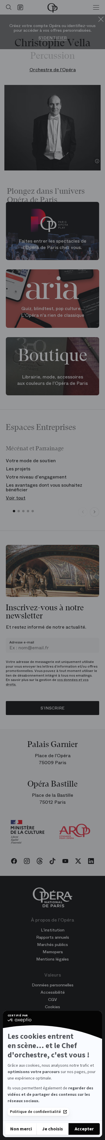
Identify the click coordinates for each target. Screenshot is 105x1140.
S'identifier (52, 37)
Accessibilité (53, 992)
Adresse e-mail (21, 642)
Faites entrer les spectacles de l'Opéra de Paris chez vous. (52, 244)
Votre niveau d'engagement (36, 477)
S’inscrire (52, 708)
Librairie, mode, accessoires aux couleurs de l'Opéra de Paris (52, 380)
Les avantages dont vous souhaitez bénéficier (44, 487)
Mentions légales (52, 959)
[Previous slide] (83, 512)
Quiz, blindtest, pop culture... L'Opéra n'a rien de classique (52, 311)
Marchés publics (52, 944)
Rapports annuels (52, 937)
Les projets (18, 468)
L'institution (52, 930)
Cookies (52, 1007)
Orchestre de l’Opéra (52, 69)
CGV (52, 999)
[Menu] (96, 7)
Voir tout (15, 498)
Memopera (53, 952)
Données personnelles (53, 985)
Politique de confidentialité (35, 1112)
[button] (14, 511)
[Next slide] (94, 512)
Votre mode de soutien (31, 460)
